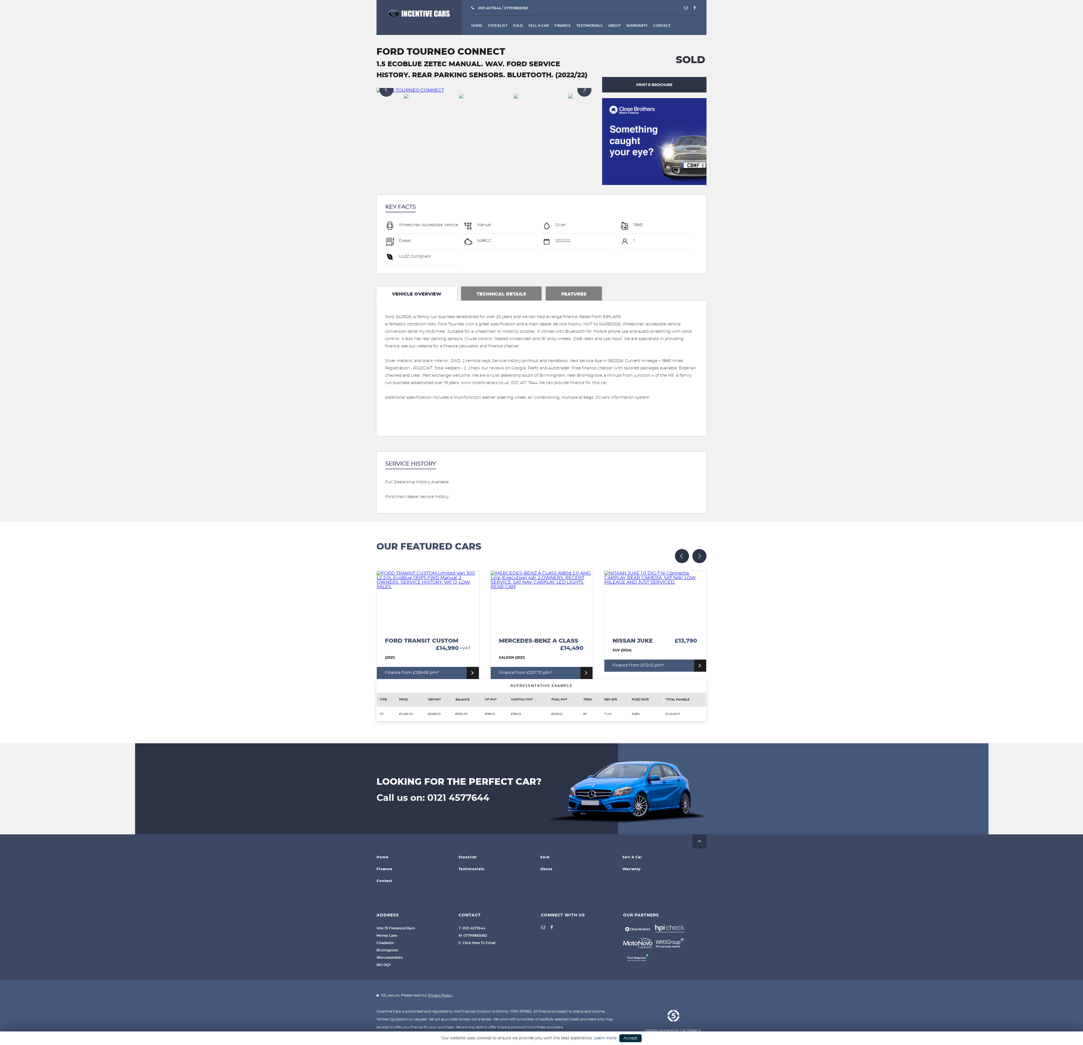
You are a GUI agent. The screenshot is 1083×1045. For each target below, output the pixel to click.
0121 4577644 (489, 8)
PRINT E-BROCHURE (654, 85)
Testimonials (589, 25)
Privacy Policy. (440, 995)
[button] (699, 841)
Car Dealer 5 (690, 1030)
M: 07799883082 (473, 935)
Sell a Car (539, 25)
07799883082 (516, 8)
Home (476, 25)
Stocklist (497, 25)
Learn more (605, 1038)
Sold (518, 25)
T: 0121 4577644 (472, 928)
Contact (661, 25)
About (614, 25)
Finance (562, 25)
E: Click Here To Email (477, 943)
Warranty (637, 25)
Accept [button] (630, 1038)
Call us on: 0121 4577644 (433, 798)
